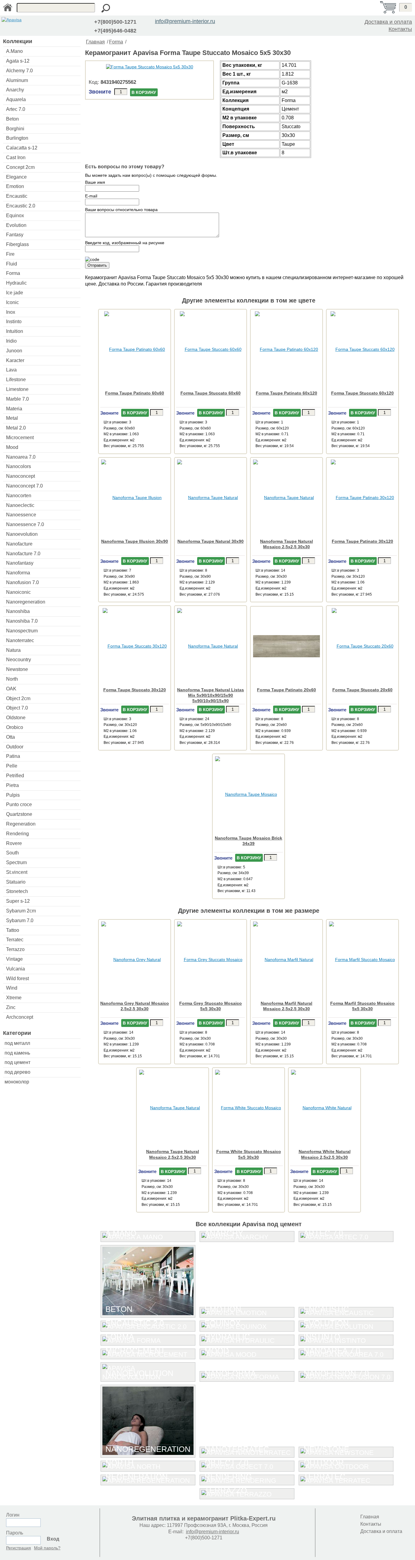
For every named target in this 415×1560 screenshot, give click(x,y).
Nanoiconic (18, 592)
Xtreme (14, 997)
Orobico (14, 727)
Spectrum (16, 862)
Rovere (14, 843)
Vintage (14, 959)
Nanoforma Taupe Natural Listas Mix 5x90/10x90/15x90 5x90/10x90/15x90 (210, 695)
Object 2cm (18, 698)
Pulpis (13, 795)
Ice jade (14, 292)
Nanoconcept (20, 476)
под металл (17, 1043)
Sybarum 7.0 (19, 920)
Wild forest (17, 978)
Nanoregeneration (25, 601)
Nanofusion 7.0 (22, 582)
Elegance (16, 177)
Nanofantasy (19, 563)
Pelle (11, 765)
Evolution (16, 225)
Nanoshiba (18, 611)
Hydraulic (16, 283)
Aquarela (16, 99)
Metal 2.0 (16, 427)
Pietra (12, 785)
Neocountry (18, 659)
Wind (11, 987)
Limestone (17, 389)
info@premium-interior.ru (185, 21)
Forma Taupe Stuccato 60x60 (210, 393)
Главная (95, 41)
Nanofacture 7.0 (23, 553)
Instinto (14, 321)
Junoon (14, 350)
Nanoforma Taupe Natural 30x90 (210, 541)
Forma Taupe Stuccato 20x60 (362, 689)
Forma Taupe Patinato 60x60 (134, 393)
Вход (53, 1538)
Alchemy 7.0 (19, 70)
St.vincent (16, 872)
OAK (11, 688)
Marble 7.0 (17, 399)
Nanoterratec (20, 640)
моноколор (17, 1081)
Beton (12, 118)
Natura (13, 650)
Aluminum (17, 80)
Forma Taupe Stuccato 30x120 (134, 689)
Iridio (11, 341)
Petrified (15, 775)
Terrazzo (15, 949)
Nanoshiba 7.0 (22, 621)
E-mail (91, 195)
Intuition (14, 331)
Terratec (14, 939)
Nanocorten (18, 495)
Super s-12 (18, 901)
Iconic (12, 302)
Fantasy (14, 234)
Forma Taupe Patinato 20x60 (286, 689)
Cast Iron (16, 157)
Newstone (17, 669)
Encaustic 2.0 (20, 205)
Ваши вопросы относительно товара (121, 209)
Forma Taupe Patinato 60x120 (286, 393)
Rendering (17, 833)
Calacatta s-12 (21, 147)
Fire (10, 254)
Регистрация (18, 1547)
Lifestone (16, 379)
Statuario (16, 881)
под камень (17, 1052)
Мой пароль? (47, 1547)
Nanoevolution (22, 534)
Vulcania (15, 968)
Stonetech (17, 891)
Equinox (15, 215)
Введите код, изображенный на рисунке (124, 242)
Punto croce (19, 804)
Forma (13, 273)
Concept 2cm (20, 167)
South (12, 852)
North (12, 679)
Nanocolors (18, 466)
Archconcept (19, 1017)
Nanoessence (21, 514)
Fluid (11, 263)
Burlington (17, 138)
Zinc (10, 1007)
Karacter (15, 360)
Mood (12, 447)
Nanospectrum (22, 630)
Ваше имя (95, 182)
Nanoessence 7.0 (25, 524)
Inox (10, 312)
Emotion (15, 186)
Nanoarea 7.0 (21, 457)
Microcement (20, 437)
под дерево (17, 1072)
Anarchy (15, 89)
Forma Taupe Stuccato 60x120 (362, 393)
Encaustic (16, 196)
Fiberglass (17, 244)
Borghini (15, 128)
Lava (11, 369)
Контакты (400, 29)
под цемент (17, 1062)
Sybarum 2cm (21, 910)
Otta (10, 737)
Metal (12, 418)
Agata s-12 (17, 60)
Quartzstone (19, 814)
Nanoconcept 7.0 (24, 485)
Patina (13, 756)
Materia (14, 408)
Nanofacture (19, 543)
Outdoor (14, 746)
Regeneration (21, 823)
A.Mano (14, 51)
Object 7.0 (17, 707)
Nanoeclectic (20, 505)
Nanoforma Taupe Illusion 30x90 (134, 541)
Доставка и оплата (388, 22)
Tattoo (12, 930)
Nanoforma (18, 572)
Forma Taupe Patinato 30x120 (362, 541)
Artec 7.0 (15, 109)
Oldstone (16, 717)
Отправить (97, 265)
